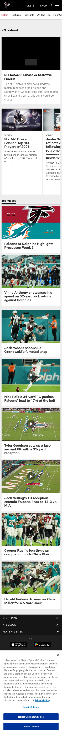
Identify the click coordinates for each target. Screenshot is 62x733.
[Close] (58, 655)
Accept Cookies (31, 726)
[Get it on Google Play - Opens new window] (42, 646)
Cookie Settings (31, 707)
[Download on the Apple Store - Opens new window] (18, 645)
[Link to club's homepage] (7, 4)
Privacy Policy (15, 700)
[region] (31, 691)
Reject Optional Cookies (31, 716)
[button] (31, 62)
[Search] (51, 5)
